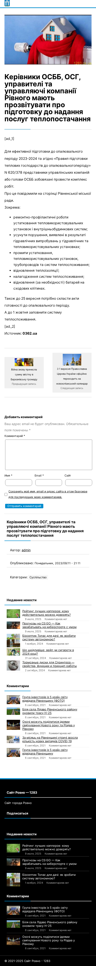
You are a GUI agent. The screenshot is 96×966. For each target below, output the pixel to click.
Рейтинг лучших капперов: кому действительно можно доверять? (46, 612)
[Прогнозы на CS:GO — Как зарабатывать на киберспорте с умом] (13, 625)
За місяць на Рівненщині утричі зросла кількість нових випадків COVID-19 (50, 739)
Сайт (68, 475)
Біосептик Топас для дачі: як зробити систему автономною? (49, 637)
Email (39, 475)
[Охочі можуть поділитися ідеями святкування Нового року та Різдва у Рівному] (13, 725)
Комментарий (14, 436)
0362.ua (30, 333)
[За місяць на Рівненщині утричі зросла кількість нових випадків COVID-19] (13, 739)
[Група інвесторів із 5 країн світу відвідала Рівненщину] (13, 752)
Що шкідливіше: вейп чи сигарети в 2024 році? (48, 651)
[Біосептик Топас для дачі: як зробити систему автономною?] (13, 640)
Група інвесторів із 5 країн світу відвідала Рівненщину (45, 751)
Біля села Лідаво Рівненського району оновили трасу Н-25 (49, 711)
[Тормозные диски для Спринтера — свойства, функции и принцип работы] (13, 665)
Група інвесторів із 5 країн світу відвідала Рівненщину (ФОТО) (45, 698)
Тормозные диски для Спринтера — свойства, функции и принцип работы (49, 664)
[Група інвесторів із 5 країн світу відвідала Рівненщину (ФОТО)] (13, 699)
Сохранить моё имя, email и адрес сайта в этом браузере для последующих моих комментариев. (47, 494)
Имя (8, 475)
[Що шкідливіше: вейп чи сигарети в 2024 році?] (13, 652)
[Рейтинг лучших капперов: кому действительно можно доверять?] (13, 613)
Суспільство (38, 577)
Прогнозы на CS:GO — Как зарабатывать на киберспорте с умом (49, 625)
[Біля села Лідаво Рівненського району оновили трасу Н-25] (13, 711)
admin (26, 550)
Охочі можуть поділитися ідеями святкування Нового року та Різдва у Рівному (48, 725)
